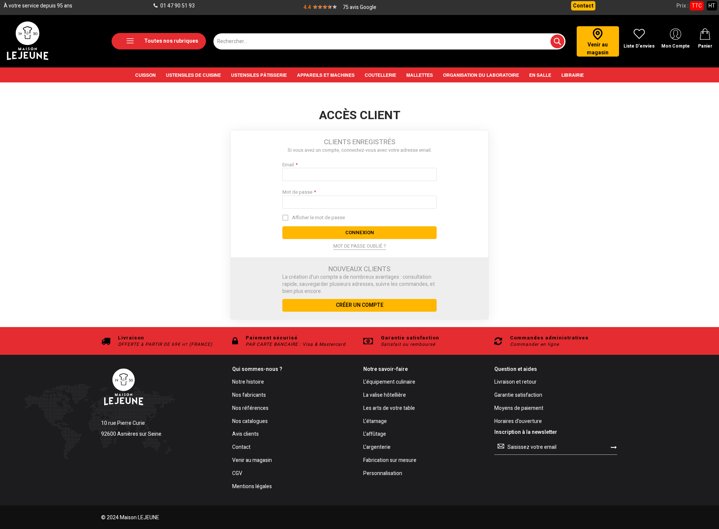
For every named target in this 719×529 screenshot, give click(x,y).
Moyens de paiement (518, 408)
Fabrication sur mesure (389, 460)
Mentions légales (252, 486)
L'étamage (375, 421)
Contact (583, 6)
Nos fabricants (249, 395)
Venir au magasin (252, 460)
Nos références (250, 408)
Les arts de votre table (389, 408)
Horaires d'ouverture (518, 421)
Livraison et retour (515, 382)
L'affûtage (374, 434)
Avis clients (245, 434)
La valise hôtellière (384, 395)
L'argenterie (377, 447)
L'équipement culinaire (389, 382)
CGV (237, 473)
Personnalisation (382, 473)
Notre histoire (248, 382)
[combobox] (389, 41)
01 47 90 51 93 (177, 6)
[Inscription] (614, 447)
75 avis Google (359, 7)
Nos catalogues (250, 421)
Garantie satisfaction (518, 395)
